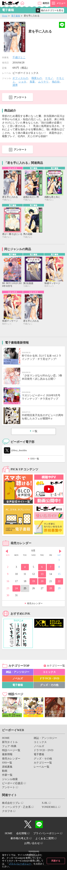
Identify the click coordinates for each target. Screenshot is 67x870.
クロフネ (7, 811)
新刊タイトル (10, 742)
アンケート (20, 97)
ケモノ (49, 78)
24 (16, 588)
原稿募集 (7, 766)
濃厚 (15, 85)
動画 (4, 770)
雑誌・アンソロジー (17, 672)
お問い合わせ (32, 843)
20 (42, 581)
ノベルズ (17, 678)
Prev (6, 551)
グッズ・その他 (49, 685)
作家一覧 (7, 775)
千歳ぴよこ (18, 57)
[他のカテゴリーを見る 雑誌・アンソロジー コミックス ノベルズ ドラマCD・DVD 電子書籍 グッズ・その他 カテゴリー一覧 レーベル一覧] (50, 10)
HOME (6, 738)
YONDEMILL (49, 807)
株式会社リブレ (11, 803)
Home (4, 15)
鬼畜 (32, 81)
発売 (46, 3)
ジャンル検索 (10, 779)
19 (33, 581)
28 (50, 588)
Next (60, 551)
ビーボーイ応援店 (12, 783)
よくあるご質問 (44, 838)
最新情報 (7, 754)
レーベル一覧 (41, 766)
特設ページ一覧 (11, 750)
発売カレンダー (35, 603)
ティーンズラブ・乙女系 (16, 807)
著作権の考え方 (19, 838)
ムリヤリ (43, 81)
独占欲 (56, 81)
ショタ (22, 81)
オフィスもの (20, 78)
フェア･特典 (9, 746)
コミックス (49, 672)
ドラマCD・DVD (49, 678)
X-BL (45, 803)
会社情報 (21, 833)
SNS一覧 (34, 458)
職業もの (36, 78)
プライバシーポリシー (20, 863)
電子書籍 (15, 15)
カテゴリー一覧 (56, 665)
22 (59, 581)
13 (42, 574)
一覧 (34, 431)
